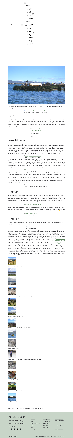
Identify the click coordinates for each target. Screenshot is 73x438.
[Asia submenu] (29, 5)
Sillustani (32, 408)
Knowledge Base (46, 419)
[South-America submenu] (33, 14)
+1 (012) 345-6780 (59, 432)
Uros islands (40, 408)
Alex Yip (33, 55)
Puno (29, 408)
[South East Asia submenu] (33, 33)
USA (27, 21)
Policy (32, 421)
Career (32, 425)
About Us (33, 419)
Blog (32, 427)
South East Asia (29, 33)
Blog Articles (45, 425)
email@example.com (59, 429)
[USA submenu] (29, 21)
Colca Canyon (19, 408)
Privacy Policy (46, 423)
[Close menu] (25, 2)
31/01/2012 (39, 55)
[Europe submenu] (30, 25)
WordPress (61, 436)
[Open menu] (22, 25)
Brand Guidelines (46, 429)
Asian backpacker (12, 24)
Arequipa (13, 408)
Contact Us (33, 429)
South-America (29, 14)
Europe (27, 25)
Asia (27, 5)
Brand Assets (45, 427)
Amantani (9, 408)
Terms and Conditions (35, 423)
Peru (14, 405)
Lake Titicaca (25, 408)
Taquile (36, 408)
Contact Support (46, 421)
